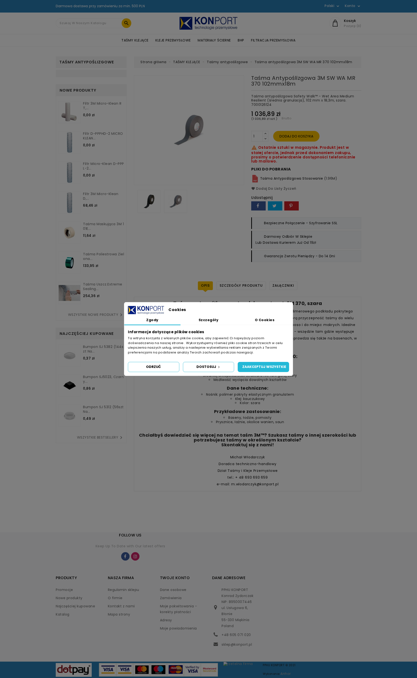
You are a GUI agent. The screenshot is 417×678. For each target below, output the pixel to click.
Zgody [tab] (152, 320)
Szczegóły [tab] (209, 320)
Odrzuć (153, 366)
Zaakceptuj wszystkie (264, 366)
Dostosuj (206, 366)
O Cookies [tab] (265, 320)
